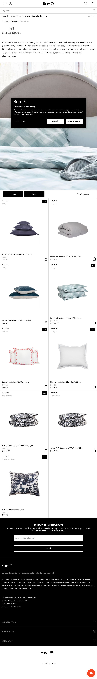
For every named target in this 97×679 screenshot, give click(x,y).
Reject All (55, 121)
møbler (51, 579)
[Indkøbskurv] (92, 3)
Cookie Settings (19, 121)
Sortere (34, 194)
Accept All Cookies (74, 121)
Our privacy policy (27, 114)
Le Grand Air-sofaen (32, 585)
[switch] (48, 622)
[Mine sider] (10, 3)
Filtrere (13, 194)
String (30, 582)
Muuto (19, 582)
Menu (35, 582)
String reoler (79, 582)
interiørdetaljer (70, 579)
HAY (41, 582)
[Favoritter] (85, 3)
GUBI (25, 582)
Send (48, 548)
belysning (58, 579)
